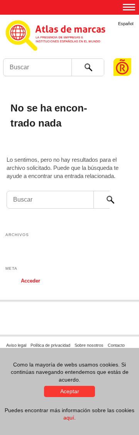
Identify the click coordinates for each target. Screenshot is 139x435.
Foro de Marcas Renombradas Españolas (122, 52)
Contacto (116, 345)
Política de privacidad (50, 345)
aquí (68, 417)
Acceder (30, 281)
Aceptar (69, 391)
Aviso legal (16, 345)
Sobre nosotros (89, 345)
